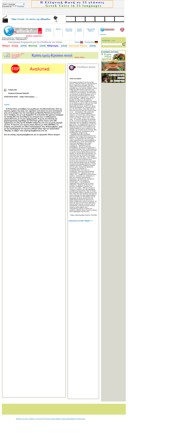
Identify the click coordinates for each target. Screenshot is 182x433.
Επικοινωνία (81, 419)
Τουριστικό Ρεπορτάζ (43, 419)
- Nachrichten (89, 42)
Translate (20, 6)
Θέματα (32, 419)
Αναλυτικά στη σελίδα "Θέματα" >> (80, 221)
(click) (23, 46)
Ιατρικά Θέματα (56, 419)
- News (77, 42)
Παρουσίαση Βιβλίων (69, 419)
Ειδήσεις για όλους (22, 419)
